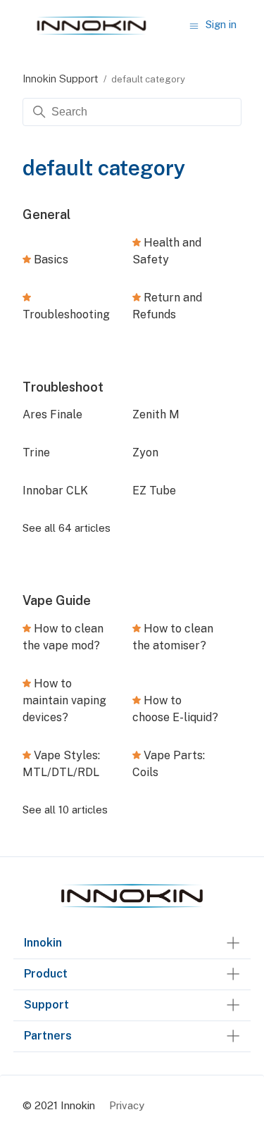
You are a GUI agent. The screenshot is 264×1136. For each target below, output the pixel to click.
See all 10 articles (65, 810)
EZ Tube (154, 490)
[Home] (132, 908)
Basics (51, 259)
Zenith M (156, 414)
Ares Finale (52, 414)
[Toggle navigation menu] (194, 25)
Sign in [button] (221, 24)
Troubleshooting (66, 314)
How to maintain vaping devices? (64, 700)
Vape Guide (57, 600)
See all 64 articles (67, 528)
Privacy (126, 1105)
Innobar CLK (55, 490)
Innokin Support (61, 79)
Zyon (145, 452)
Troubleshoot (63, 387)
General (46, 214)
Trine (36, 452)
